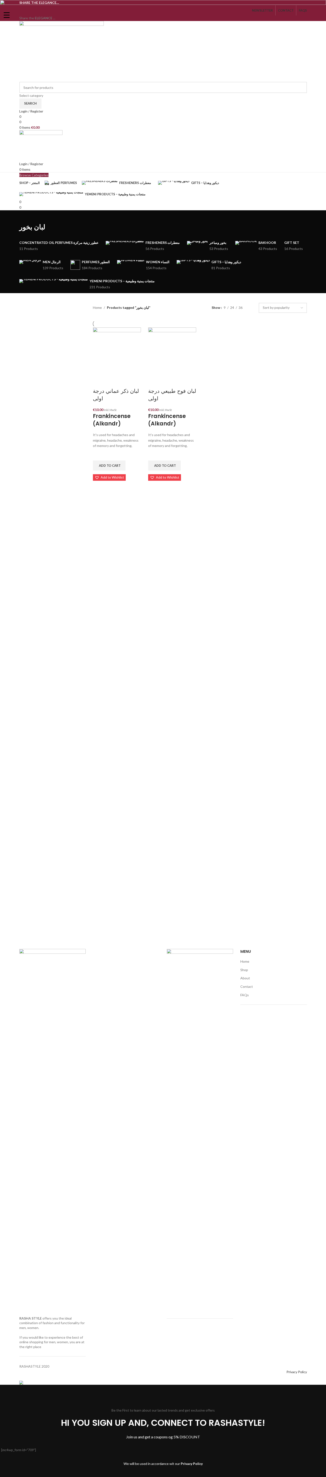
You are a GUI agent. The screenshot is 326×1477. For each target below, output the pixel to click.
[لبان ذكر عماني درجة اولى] (117, 351)
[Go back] (25, 216)
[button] (109, 465)
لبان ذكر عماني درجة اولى (116, 394)
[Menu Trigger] (6, 15)
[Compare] (99, 381)
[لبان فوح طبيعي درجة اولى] (172, 351)
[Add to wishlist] (99, 454)
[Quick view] (99, 487)
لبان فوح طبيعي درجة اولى (172, 394)
